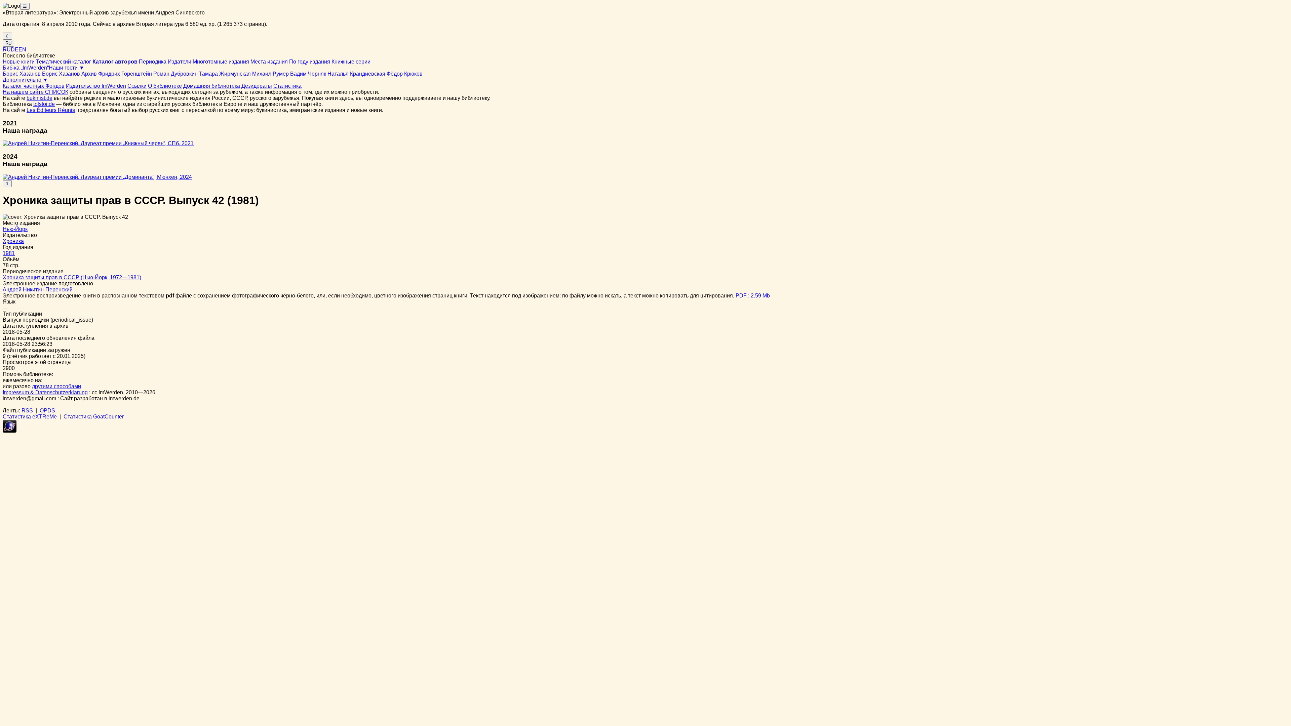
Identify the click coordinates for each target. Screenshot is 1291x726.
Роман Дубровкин (175, 74)
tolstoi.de (44, 104)
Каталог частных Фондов (34, 86)
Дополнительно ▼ (25, 80)
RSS (27, 410)
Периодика (152, 62)
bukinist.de (39, 98)
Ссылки (137, 86)
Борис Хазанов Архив (69, 74)
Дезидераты (256, 86)
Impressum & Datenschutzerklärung (45, 392)
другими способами (56, 386)
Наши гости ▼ (66, 68)
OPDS (47, 410)
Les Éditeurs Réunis (51, 110)
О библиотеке (165, 86)
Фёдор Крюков (405, 74)
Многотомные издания (221, 62)
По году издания (309, 62)
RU (8, 43)
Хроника (13, 241)
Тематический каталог (63, 62)
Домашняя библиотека (211, 86)
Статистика (287, 86)
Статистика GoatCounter (94, 416)
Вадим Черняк (308, 74)
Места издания (269, 62)
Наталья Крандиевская (356, 74)
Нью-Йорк (15, 229)
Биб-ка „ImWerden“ (26, 68)
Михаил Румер (270, 74)
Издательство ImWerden (96, 86)
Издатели (179, 62)
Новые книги (19, 62)
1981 (9, 253)
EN (22, 49)
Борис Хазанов (22, 74)
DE (14, 49)
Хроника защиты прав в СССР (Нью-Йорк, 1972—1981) (72, 277)
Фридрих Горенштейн (125, 74)
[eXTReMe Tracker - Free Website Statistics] (9, 431)
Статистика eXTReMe (30, 416)
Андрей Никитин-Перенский (38, 289)
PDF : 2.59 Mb (753, 295)
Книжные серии (350, 62)
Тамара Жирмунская (225, 74)
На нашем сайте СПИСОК (35, 92)
